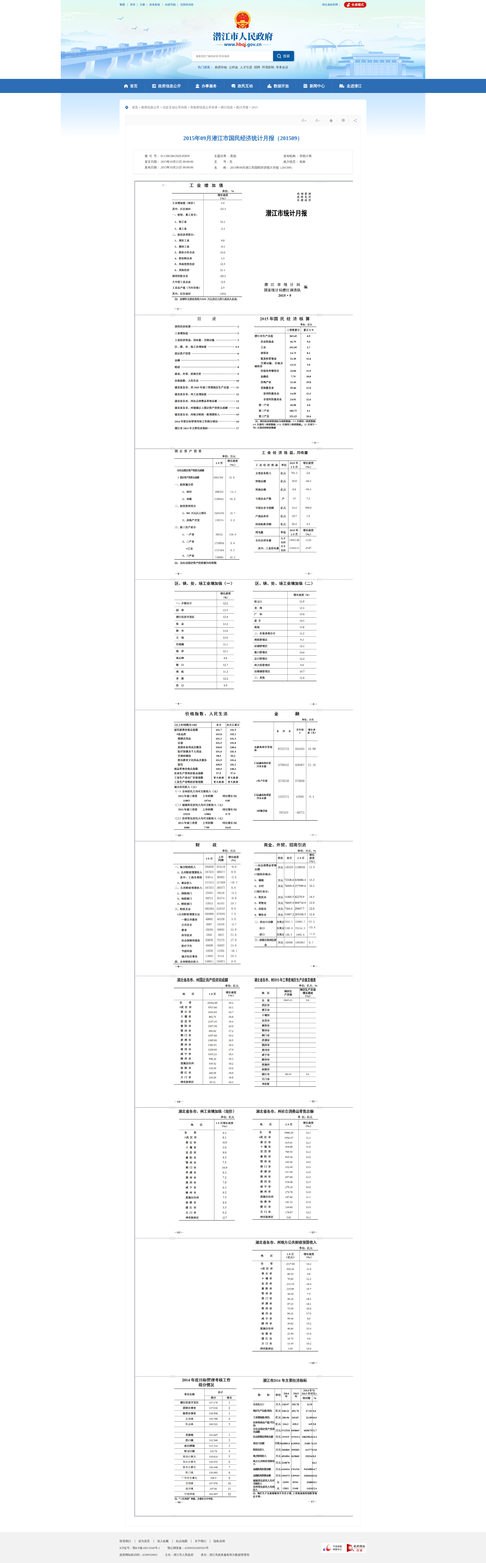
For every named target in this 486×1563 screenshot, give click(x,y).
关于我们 (200, 1541)
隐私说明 (219, 1541)
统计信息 (227, 107)
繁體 (123, 4)
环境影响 (268, 67)
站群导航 (170, 4)
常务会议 (282, 67)
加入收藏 (163, 1541)
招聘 (257, 67)
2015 (255, 107)
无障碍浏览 (186, 4)
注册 (142, 4)
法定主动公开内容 (175, 107)
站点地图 (181, 1541)
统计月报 (242, 107)
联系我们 (125, 1541)
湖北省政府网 (330, 4)
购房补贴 (221, 67)
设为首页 (144, 1541)
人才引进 (246, 67)
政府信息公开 (150, 107)
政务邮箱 (155, 4)
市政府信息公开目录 (204, 107)
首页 (135, 107)
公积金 (233, 67)
